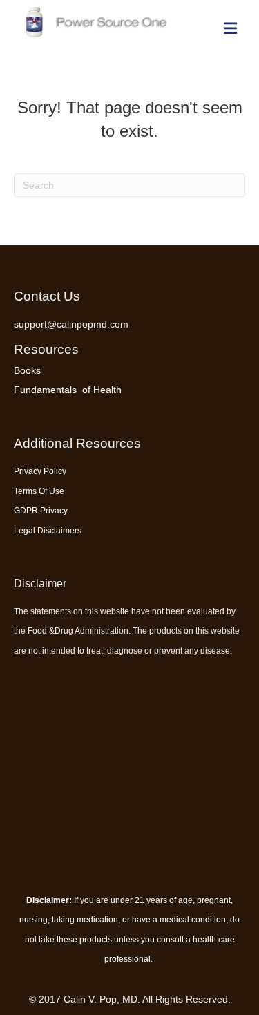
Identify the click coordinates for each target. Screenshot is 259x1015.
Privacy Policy (40, 471)
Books (27, 370)
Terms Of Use (39, 491)
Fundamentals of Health (68, 389)
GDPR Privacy (41, 510)
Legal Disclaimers (47, 530)
